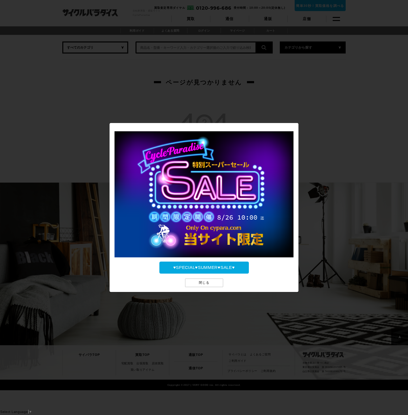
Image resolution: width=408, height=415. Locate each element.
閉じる (204, 283)
